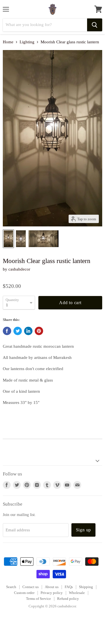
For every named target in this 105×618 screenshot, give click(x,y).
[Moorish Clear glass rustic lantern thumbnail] (8, 239)
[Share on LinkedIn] (28, 331)
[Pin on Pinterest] (39, 331)
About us (52, 587)
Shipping (86, 587)
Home (8, 42)
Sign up (83, 529)
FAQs (69, 587)
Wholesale (77, 593)
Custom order (24, 593)
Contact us (30, 587)
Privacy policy (52, 593)
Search (11, 587)
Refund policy (68, 598)
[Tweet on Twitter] (17, 331)
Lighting (27, 42)
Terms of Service (38, 598)
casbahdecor (19, 269)
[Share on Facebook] (7, 331)
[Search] (94, 24)
